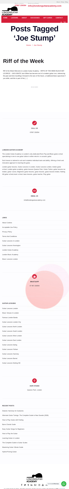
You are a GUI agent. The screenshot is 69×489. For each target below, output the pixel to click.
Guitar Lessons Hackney (10, 354)
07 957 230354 (34, 286)
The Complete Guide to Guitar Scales (14, 443)
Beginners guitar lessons (25, 172)
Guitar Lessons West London (12, 336)
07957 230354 (34, 132)
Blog (66, 2)
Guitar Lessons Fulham (10, 349)
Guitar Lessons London (43, 167)
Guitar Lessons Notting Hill (11, 363)
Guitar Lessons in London (26, 167)
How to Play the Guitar (9, 433)
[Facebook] (21, 485)
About (58, 2)
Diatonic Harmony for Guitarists (13, 411)
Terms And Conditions (9, 236)
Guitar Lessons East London (11, 340)
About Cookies (7, 223)
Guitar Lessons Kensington (11, 245)
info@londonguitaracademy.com (44, 6)
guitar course (12, 172)
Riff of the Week (23, 61)
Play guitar (46, 174)
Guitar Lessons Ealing (9, 345)
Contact (59, 18)
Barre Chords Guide (9, 424)
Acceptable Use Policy (9, 227)
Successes (35, 18)
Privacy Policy (7, 232)
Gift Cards (47, 18)
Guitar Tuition (48, 169)
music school (18, 174)
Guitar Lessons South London (12, 331)
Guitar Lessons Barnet (9, 358)
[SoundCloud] (47, 485)
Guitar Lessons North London (12, 327)
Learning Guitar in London (10, 438)
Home (5, 18)
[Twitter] (25, 485)
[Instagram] (39, 485)
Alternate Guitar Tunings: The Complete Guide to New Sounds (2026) (25, 415)
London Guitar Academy (10, 250)
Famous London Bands (10, 317)
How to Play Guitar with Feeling (12, 420)
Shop (62, 2)
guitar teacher (37, 174)
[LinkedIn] (31, 485)
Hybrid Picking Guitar (9, 452)
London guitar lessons (9, 167)
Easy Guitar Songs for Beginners (13, 429)
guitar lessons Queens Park (33, 169)
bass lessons (27, 174)
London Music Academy (10, 254)
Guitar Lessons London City (11, 322)
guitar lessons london (52, 172)
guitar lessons (39, 172)
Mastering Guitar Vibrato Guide (12, 447)
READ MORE (34, 87)
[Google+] (35, 485)
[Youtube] (43, 485)
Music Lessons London (10, 259)
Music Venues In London (10, 313)
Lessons (14, 18)
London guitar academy (15, 169)
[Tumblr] (28, 485)
